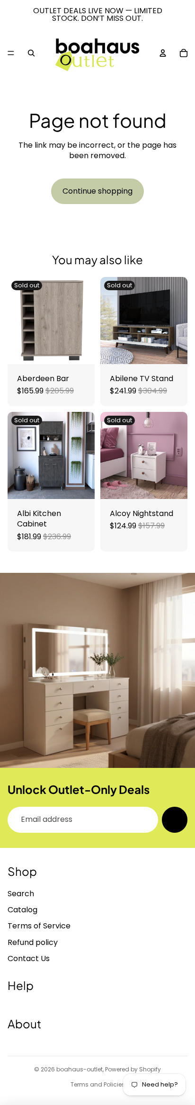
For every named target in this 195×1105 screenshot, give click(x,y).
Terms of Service (39, 925)
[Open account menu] (162, 53)
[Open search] (31, 53)
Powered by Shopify (133, 1069)
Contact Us (29, 958)
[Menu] (11, 53)
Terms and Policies (98, 1084)
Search (21, 893)
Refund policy (33, 942)
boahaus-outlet (79, 1069)
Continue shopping (97, 191)
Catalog (22, 909)
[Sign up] (174, 819)
